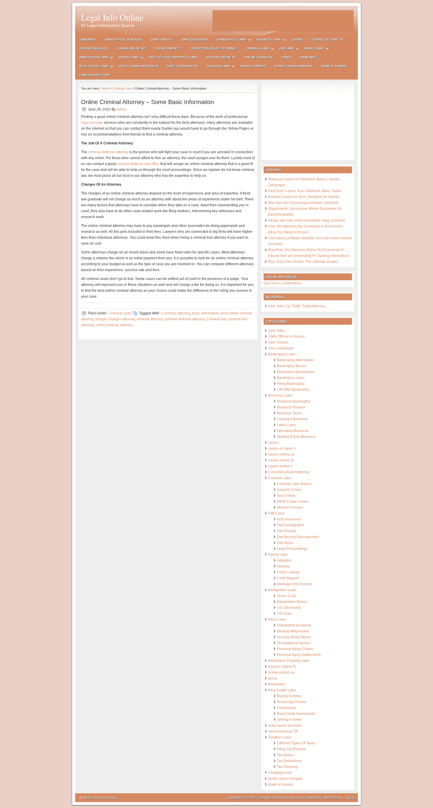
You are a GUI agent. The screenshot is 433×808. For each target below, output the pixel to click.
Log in (350, 798)
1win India (88, 39)
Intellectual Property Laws (173, 57)
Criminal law (216, 319)
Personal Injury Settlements (299, 655)
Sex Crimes (286, 496)
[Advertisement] (283, 20)
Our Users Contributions (283, 283)
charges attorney (121, 319)
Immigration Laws (91, 58)
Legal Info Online (112, 17)
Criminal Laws (255, 49)
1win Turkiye (161, 39)
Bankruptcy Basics (291, 366)
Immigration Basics (292, 602)
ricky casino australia (138, 66)
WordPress (333, 798)
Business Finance (291, 407)
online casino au (259, 57)
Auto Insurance (289, 519)
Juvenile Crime (289, 490)
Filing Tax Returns (291, 749)
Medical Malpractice (293, 631)
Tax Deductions (289, 761)
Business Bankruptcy (293, 401)
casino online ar (131, 48)
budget (101, 319)
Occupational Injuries (294, 643)
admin (122, 109)
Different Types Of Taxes (296, 743)
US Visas (284, 613)
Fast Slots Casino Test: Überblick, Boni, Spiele (305, 191)
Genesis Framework (305, 798)
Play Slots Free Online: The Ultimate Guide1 (303, 262)
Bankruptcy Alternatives (295, 360)
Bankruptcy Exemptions (296, 372)
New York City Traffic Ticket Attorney (296, 306)
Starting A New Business (296, 437)
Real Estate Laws (92, 67)
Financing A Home (291, 702)
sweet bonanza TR (182, 66)
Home (105, 88)
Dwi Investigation (290, 525)
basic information (205, 313)
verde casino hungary (294, 66)
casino (297, 39)
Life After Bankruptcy (293, 389)
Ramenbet (308, 57)
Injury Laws (126, 58)
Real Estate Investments (296, 714)
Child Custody (288, 572)
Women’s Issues (290, 507)
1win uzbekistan (194, 39)
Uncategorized (253, 66)
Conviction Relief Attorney (213, 48)
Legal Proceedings (292, 549)
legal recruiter (92, 123)
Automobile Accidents (294, 625)
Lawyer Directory (95, 75)
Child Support (288, 578)
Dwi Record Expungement (298, 537)
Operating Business (292, 431)
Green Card (286, 596)
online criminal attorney (114, 325)
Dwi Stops (285, 543)
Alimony (283, 566)
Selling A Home (289, 720)
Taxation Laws (216, 67)
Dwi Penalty (286, 531)
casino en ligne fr (327, 39)
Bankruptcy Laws (229, 40)
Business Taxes (289, 413)
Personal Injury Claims (295, 649)
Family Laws (312, 49)
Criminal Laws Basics (294, 484)
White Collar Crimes (293, 501)
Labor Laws (286, 425)
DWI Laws (284, 49)
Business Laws (266, 40)
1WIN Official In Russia (123, 39)
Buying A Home (289, 696)
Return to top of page (100, 798)
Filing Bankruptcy (291, 384)
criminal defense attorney (108, 152)
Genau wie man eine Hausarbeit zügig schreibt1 (306, 220)
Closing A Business (292, 419)
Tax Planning (287, 767)
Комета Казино (334, 66)
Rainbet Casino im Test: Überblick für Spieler (304, 197)
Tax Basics (285, 755)
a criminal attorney (175, 313)
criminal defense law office (138, 164)
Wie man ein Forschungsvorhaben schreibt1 (303, 203)
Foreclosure (286, 708)
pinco (287, 57)
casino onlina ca (94, 48)
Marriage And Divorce (294, 584)
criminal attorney (150, 319)
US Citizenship (289, 608)
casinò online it (167, 48)
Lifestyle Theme (270, 798)
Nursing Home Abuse (294, 637)
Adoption (284, 560)
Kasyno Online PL (221, 57)
